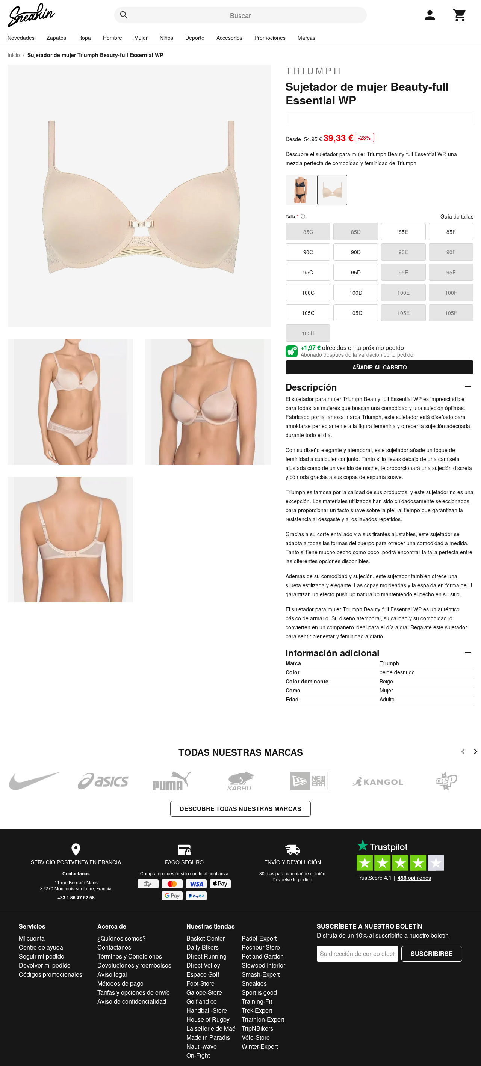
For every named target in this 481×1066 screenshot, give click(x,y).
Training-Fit (257, 1001)
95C (308, 272)
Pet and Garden (263, 956)
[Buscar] (124, 15)
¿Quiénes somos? (121, 938)
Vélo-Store (256, 1037)
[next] (475, 752)
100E (403, 292)
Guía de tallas (456, 216)
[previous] (463, 752)
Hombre (112, 37)
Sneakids (254, 983)
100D (355, 292)
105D (355, 313)
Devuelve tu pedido (292, 879)
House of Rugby (208, 1019)
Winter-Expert (260, 1046)
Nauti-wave (201, 1046)
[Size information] (303, 216)
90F (451, 252)
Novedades (21, 37)
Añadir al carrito (379, 367)
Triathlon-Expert (263, 1019)
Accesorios (229, 37)
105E (403, 313)
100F (451, 292)
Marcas (306, 37)
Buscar (240, 15)
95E (403, 272)
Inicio (14, 55)
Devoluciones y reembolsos (134, 965)
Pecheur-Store (261, 947)
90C (308, 252)
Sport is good (259, 992)
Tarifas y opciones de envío (133, 992)
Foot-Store (200, 983)
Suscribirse (432, 953)
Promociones (270, 37)
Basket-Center (205, 938)
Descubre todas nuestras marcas (240, 808)
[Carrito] (459, 15)
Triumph (314, 71)
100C (308, 292)
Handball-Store (206, 1010)
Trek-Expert (257, 1010)
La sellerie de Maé (211, 1028)
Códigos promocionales (50, 974)
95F (451, 272)
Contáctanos (76, 873)
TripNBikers (257, 1028)
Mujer (141, 37)
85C (308, 231)
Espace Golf (202, 974)
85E (403, 231)
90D (356, 252)
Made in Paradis (208, 1037)
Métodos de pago (120, 983)
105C (308, 313)
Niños (166, 37)
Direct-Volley (203, 965)
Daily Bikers (202, 947)
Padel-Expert (259, 938)
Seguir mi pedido (41, 956)
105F (451, 313)
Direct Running (206, 956)
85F (451, 231)
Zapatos (56, 37)
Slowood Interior (263, 965)
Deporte (194, 37)
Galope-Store (204, 992)
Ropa (84, 37)
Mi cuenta (32, 938)
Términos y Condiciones (129, 956)
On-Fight (198, 1055)
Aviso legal (112, 974)
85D (356, 231)
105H (308, 333)
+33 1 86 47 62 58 (76, 897)
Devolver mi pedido (45, 965)
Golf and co (201, 1001)
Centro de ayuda (41, 947)
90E (403, 252)
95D (356, 272)
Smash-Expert (261, 974)
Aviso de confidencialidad (131, 1001)
